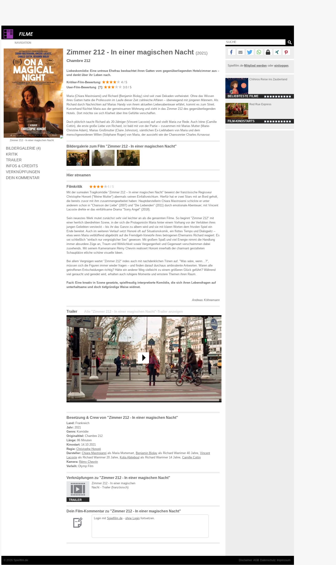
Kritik (12, 154)
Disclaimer (245, 560)
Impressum (284, 560)
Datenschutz (268, 560)
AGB (256, 560)
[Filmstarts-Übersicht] (42, 34)
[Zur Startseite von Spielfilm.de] (8, 37)
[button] (231, 52)
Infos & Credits (22, 166)
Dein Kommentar (23, 178)
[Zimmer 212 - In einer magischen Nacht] (144, 406)
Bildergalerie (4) (23, 148)
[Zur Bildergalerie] (61, 136)
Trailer (14, 160)
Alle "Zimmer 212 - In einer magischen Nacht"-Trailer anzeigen (133, 311)
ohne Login (132, 518)
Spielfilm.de (115, 518)
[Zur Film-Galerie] (79, 165)
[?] (99, 87)
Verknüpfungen (23, 172)
